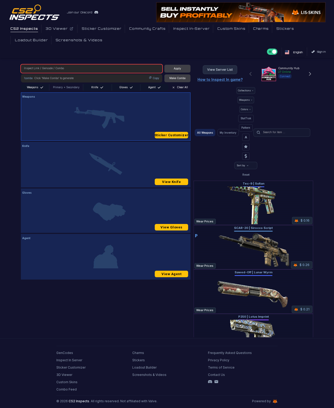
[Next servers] (310, 74)
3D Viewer (64, 375)
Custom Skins (66, 382)
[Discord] (210, 382)
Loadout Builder (144, 367)
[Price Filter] (245, 156)
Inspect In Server (69, 360)
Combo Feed (66, 389)
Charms (138, 353)
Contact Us (216, 375)
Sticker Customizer (171, 135)
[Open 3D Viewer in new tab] (71, 28)
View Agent (171, 274)
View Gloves (171, 227)
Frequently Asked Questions (230, 353)
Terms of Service (221, 367)
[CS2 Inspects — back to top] (34, 12)
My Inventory (228, 132)
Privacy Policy (218, 360)
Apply (177, 68)
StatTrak (246, 118)
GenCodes (64, 353)
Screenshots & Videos (149, 375)
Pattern (245, 127)
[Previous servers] (250, 74)
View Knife (171, 182)
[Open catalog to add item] (105, 118)
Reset (245, 174)
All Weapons (205, 132)
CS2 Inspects (79, 401)
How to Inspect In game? (220, 79)
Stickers (138, 360)
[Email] (216, 382)
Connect (285, 76)
